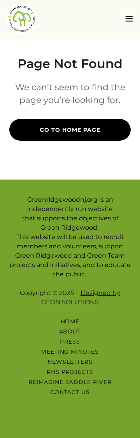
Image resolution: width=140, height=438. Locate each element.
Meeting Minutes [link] (70, 351)
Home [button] (70, 321)
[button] (129, 18)
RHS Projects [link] (70, 371)
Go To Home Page (70, 129)
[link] (21, 18)
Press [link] (70, 341)
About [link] (70, 331)
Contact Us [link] (70, 392)
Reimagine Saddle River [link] (70, 382)
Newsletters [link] (70, 361)
